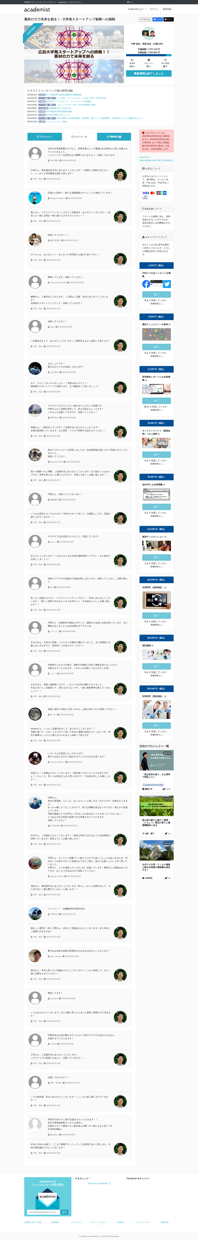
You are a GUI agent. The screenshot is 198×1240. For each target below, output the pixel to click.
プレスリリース (143, 1222)
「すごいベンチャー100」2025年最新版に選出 (76, 105)
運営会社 (165, 1222)
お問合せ (121, 1222)
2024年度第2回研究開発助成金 (59, 111)
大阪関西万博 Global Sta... (61, 108)
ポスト (169, 19)
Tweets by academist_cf (99, 1183)
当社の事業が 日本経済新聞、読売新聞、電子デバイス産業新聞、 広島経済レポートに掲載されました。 (100, 118)
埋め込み (147, 19)
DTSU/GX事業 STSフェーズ (58, 115)
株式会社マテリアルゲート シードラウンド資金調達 (68, 101)
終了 (156, 294)
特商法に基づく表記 (33, 1222)
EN (132, 2)
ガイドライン (77, 1222)
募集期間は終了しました (149, 73)
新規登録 (167, 9)
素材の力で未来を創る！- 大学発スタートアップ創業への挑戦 (69, 19)
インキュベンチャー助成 (56, 121)
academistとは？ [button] (136, 9)
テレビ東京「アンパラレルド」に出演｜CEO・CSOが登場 (81, 98)
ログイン (154, 9)
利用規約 (55, 1222)
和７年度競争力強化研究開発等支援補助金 (64, 95)
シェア (159, 19)
